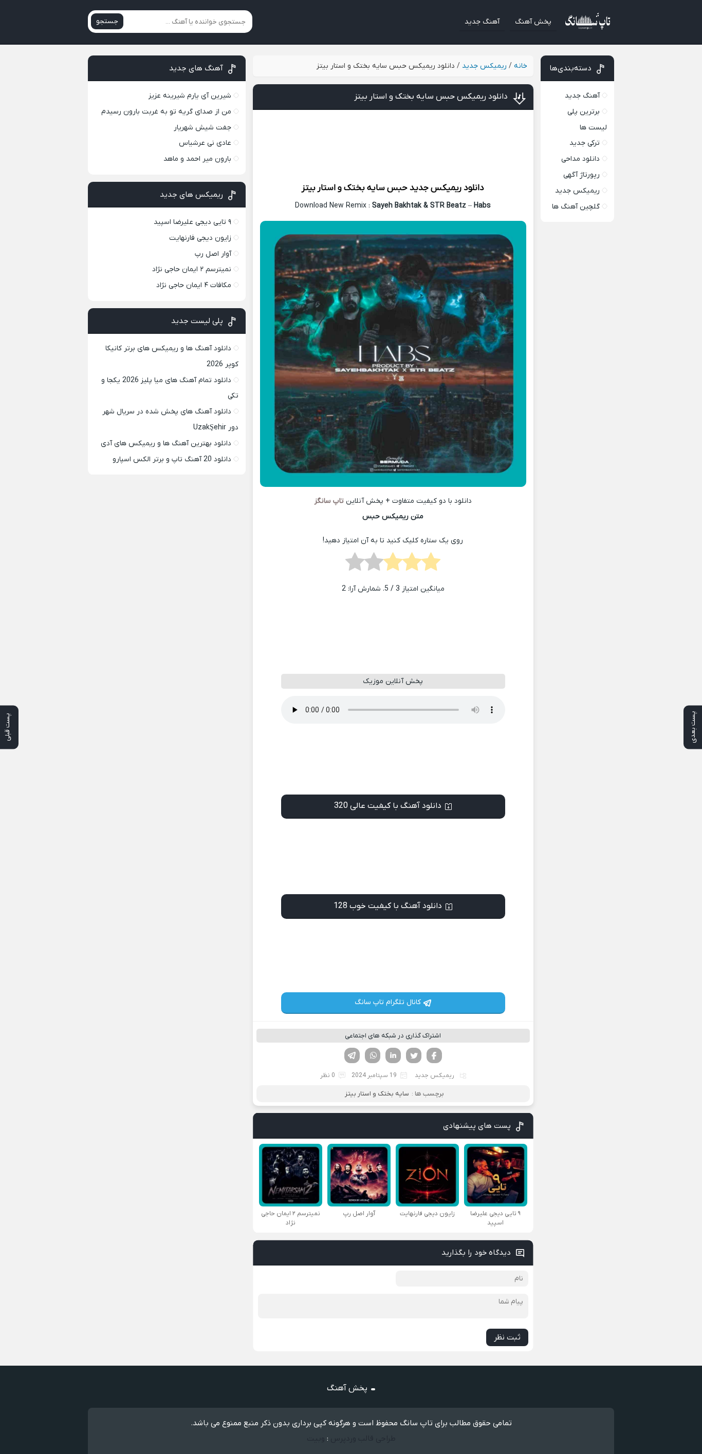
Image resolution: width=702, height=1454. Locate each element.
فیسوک (434, 1055)
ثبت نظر (507, 1337)
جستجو (107, 21)
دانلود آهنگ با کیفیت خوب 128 (388, 906)
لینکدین (393, 1055)
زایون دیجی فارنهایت (200, 238)
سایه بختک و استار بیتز (343, 188)
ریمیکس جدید (484, 66)
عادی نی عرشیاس (205, 143)
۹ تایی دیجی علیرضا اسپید (192, 222)
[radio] (430, 565)
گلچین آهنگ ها (576, 207)
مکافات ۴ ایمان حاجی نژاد (193, 285)
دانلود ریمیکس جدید (447, 188)
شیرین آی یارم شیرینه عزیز (190, 96)
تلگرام (352, 1055)
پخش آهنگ (533, 22)
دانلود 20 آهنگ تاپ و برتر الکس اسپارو (172, 459)
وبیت (316, 1438)
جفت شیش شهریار (202, 128)
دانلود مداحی (580, 159)
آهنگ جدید (482, 22)
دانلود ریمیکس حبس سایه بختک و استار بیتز (431, 96)
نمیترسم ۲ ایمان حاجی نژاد (191, 269)
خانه (520, 66)
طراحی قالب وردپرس (363, 1438)
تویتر (413, 1055)
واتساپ (372, 1055)
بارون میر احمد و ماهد (197, 159)
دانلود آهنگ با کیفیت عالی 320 (387, 806)
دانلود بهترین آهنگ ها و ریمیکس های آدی (166, 443)
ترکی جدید (584, 143)
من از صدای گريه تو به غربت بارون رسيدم (166, 112)
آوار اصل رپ (213, 254)
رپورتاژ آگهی (581, 175)
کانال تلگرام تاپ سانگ (388, 1002)
